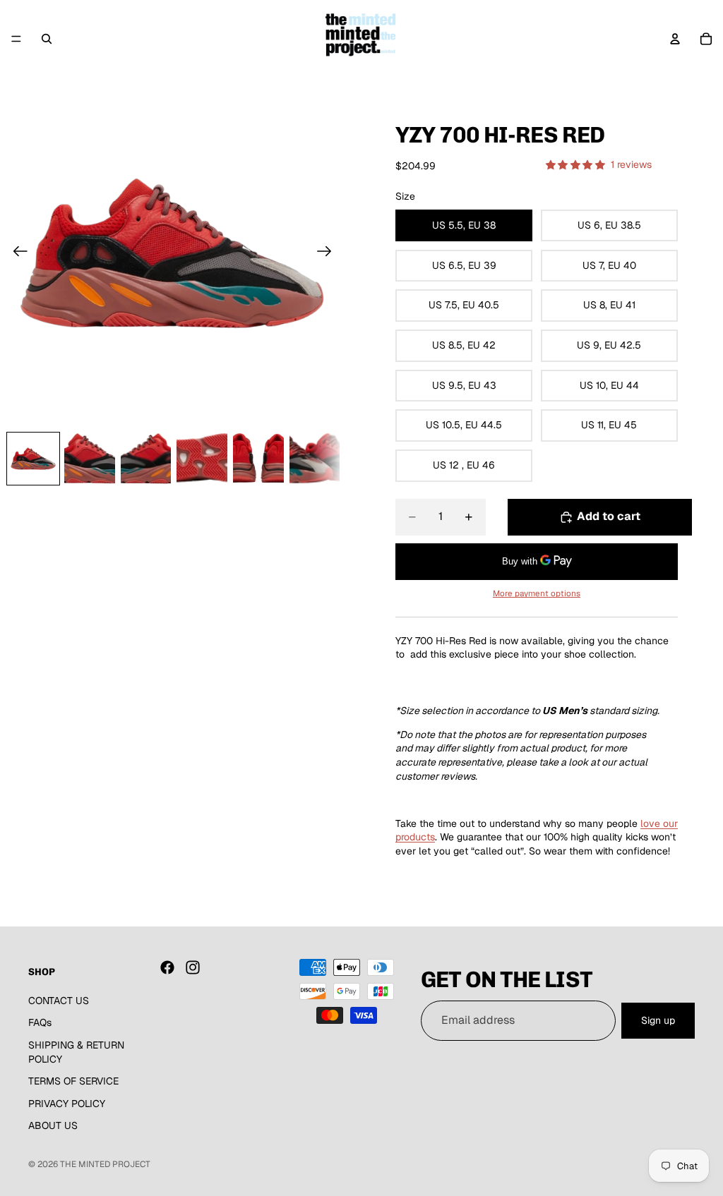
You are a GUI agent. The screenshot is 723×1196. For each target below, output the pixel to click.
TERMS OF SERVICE (73, 1081)
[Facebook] (167, 967)
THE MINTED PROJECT (105, 1164)
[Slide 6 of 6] (314, 458)
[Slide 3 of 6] (146, 458)
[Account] (675, 38)
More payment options (536, 593)
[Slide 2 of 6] (89, 458)
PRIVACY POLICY (66, 1103)
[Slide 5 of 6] (258, 458)
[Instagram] (192, 967)
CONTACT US (58, 999)
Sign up (658, 1019)
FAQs (40, 1022)
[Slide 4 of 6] (202, 458)
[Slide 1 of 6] (33, 458)
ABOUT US (53, 1125)
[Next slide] (329, 253)
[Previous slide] (16, 253)
